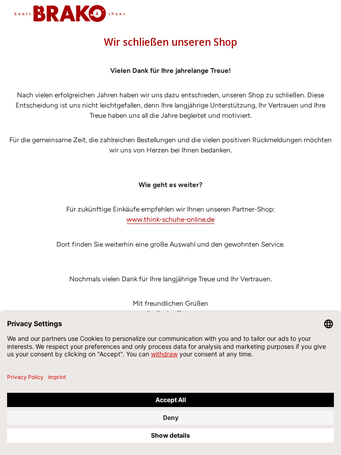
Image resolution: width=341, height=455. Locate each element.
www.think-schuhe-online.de (170, 219)
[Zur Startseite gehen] (69, 13)
